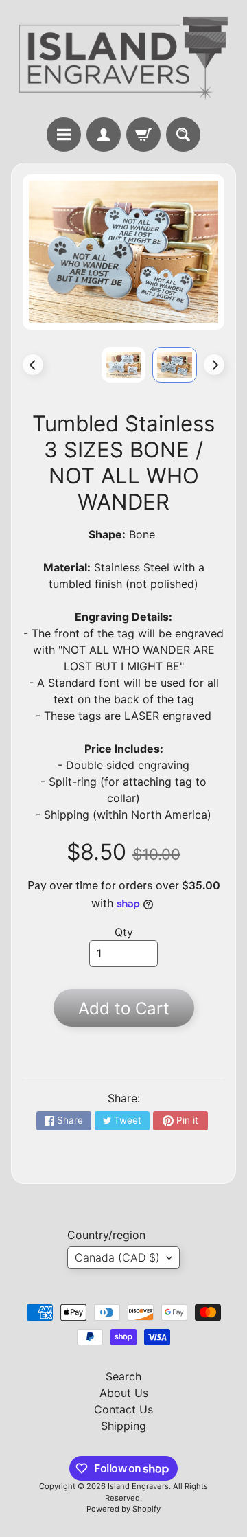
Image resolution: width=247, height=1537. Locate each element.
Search (123, 1376)
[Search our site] (183, 134)
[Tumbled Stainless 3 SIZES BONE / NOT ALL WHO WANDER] (174, 365)
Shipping (123, 1426)
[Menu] (64, 134)
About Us (123, 1393)
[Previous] (33, 364)
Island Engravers (138, 1486)
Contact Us (123, 1409)
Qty (124, 932)
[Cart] (143, 134)
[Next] (214, 364)
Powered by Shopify (123, 1509)
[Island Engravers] (123, 58)
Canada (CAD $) (117, 1257)
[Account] (103, 134)
